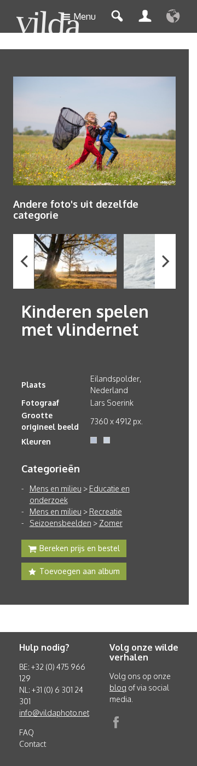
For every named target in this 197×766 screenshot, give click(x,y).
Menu (84, 16)
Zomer (111, 523)
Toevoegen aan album (79, 571)
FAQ (26, 732)
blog (117, 687)
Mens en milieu (56, 488)
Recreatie (105, 511)
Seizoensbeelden (60, 523)
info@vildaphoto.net (54, 712)
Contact (32, 744)
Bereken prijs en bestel (79, 548)
